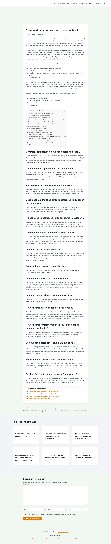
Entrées (53, 3)
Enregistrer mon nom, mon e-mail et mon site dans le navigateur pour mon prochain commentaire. (51, 514)
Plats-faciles (61, 3)
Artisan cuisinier (74, 539)
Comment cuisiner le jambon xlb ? (40, 398)
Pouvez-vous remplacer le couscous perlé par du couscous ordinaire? (47, 136)
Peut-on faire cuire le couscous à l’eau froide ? (41, 143)
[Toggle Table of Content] (64, 111)
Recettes (74, 3)
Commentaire (27, 484)
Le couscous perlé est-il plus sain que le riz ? (40, 138)
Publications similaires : (37, 144)
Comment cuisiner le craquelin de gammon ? (74, 409)
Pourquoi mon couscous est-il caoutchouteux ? (41, 140)
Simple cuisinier (32, 34)
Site (69, 509)
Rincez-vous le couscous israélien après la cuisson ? (42, 122)
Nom (26, 509)
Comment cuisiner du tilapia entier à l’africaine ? (44, 396)
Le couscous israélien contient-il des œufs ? (40, 132)
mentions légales (63, 532)
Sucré (68, 3)
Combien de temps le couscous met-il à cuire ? (40, 124)
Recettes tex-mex (51, 539)
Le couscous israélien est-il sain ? (37, 126)
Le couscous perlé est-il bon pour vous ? (38, 130)
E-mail (48, 509)
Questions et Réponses (86, 3)
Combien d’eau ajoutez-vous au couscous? (39, 115)
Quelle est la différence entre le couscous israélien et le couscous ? (46, 120)
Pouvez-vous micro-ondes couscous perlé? (40, 134)
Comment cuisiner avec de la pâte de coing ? (43, 391)
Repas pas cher (63, 539)
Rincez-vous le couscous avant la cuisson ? (39, 117)
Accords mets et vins (38, 539)
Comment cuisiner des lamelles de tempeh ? (43, 394)
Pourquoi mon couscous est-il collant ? (38, 128)
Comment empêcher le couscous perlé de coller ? (41, 113)
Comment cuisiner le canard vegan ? (34, 409)
